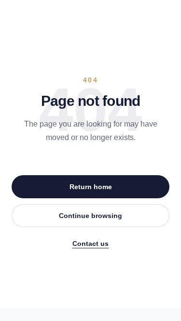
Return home (91, 187)
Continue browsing (90, 215)
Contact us (90, 243)
